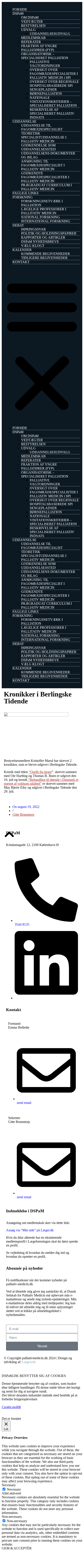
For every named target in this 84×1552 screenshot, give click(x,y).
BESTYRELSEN (33, 25)
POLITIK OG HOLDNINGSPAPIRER (48, 233)
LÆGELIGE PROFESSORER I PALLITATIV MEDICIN (43, 211)
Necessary (14, 1489)
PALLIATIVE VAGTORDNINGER (45, 64)
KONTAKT (21, 262)
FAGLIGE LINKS (25, 193)
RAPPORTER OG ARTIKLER (43, 237)
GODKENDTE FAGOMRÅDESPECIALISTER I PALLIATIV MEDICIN (45, 177)
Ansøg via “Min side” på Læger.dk (30, 1230)
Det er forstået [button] (11, 1418)
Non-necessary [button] (12, 1516)
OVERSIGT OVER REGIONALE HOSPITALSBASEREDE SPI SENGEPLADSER (54, 85)
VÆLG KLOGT (32, 246)
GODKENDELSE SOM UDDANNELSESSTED (38, 147)
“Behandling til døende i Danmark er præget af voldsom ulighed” (41, 781)
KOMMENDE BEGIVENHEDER (45, 254)
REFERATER (31, 42)
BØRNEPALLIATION (46, 93)
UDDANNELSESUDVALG (50, 33)
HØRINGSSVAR (33, 229)
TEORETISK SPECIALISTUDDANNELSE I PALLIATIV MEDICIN (43, 137)
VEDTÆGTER (32, 21)
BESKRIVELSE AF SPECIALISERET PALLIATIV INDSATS (52, 113)
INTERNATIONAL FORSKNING (45, 221)
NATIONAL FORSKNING (40, 217)
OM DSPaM (30, 17)
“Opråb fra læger (40, 772)
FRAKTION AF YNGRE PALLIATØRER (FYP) (39, 48)
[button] (42, 345)
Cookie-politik (11, 1407)
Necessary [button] (9, 1485)
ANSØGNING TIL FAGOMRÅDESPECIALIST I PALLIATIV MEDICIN (43, 165)
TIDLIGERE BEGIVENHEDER (44, 258)
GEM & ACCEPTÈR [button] (17, 1548)
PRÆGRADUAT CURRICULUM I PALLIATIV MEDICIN (46, 187)
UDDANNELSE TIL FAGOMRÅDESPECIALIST (42, 127)
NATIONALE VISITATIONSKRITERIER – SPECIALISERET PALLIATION (53, 101)
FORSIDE (19, 9)
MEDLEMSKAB (33, 38)
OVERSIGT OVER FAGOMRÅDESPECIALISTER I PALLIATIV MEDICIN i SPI (54, 73)
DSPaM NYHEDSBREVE (40, 241)
